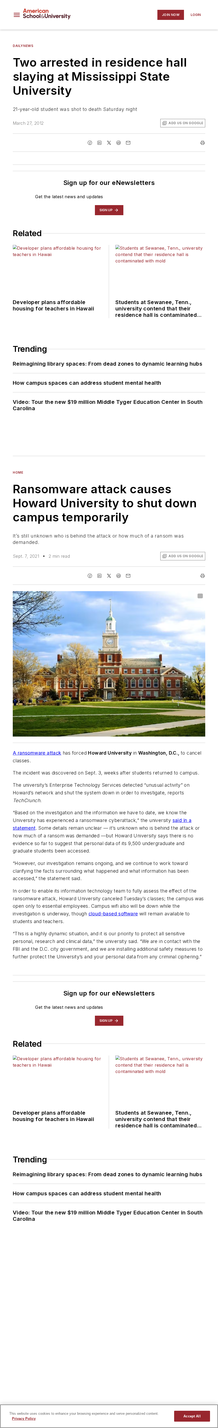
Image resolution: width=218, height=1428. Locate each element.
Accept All (191, 1416)
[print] (202, 142)
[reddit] (118, 142)
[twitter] (109, 142)
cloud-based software (113, 913)
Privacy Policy (24, 1419)
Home (18, 472)
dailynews (23, 46)
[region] (109, 1416)
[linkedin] (99, 142)
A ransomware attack (37, 753)
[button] (17, 15)
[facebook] (90, 142)
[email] (128, 142)
